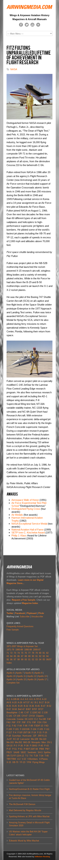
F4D (46, 725)
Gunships (16, 736)
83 (8, 656)
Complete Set (13, 682)
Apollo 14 (11, 679)
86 (18, 656)
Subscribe (24, 616)
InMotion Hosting (42, 857)
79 (36, 653)
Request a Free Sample (23, 600)
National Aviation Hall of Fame (27, 529)
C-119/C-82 (35, 712)
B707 (34, 709)
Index (9, 663)
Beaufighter (13, 712)
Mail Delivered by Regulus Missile (25, 810)
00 (26, 659)
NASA (13, 69)
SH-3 (40, 752)
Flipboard (32, 613)
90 (33, 656)
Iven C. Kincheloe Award (32, 532)
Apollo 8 (29, 673)
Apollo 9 (38, 673)
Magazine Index (30, 603)
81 (44, 653)
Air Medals (17, 514)
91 (36, 656)
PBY (47, 749)
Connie (20, 719)
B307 (28, 709)
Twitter (10, 613)
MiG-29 (26, 742)
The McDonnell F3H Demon (22, 804)
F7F (19, 722)
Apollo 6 (10, 673)
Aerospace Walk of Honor (25, 500)
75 (22, 653)
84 (11, 656)
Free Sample (13, 629)
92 (40, 656)
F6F (14, 722)
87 (22, 656)
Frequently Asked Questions (20, 626)
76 (26, 653)
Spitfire (47, 752)
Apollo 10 (11, 676)
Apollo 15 (21, 679)
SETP (14, 532)
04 (40, 659)
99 (22, 659)
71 (8, 653)
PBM (41, 749)
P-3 (15, 745)
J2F (34, 736)
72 (11, 653)
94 (47, 656)
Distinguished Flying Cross (25, 508)
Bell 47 (21, 709)
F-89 (31, 725)
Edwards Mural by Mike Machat (24, 840)
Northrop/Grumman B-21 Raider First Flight (29, 789)
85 (15, 656)
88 (26, 656)
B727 (40, 709)
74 (18, 653)
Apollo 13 (42, 676)
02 (33, 659)
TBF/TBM (11, 759)
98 (18, 659)
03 (36, 659)
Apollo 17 (42, 679)
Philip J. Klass (19, 535)
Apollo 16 (32, 679)
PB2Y (9, 752)
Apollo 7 (20, 673)
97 (15, 659)
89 (29, 656)
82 (47, 653)
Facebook (20, 613)
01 (29, 659)
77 (29, 653)
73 (15, 653)
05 (44, 659)
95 (8, 659)
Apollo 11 (21, 676)
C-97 (26, 712)
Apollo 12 (31, 676)
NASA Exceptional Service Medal (29, 523)
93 (44, 656)
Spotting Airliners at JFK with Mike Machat (29, 816)
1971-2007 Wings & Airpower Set (22, 646)
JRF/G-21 (42, 736)
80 (40, 653)
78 (33, 653)
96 (11, 659)
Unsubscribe (37, 616)
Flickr (41, 613)
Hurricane (26, 736)
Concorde (11, 719)
